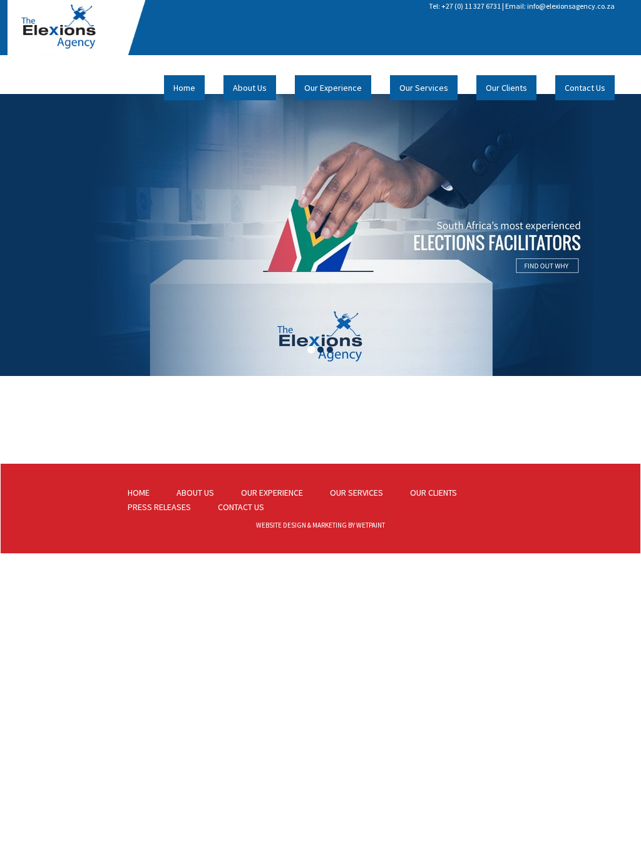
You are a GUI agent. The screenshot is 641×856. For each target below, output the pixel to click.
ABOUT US (195, 492)
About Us (250, 87)
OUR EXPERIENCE (272, 492)
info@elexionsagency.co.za (571, 6)
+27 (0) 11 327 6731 (471, 6)
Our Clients (506, 87)
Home (184, 87)
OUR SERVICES (356, 492)
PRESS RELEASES (159, 507)
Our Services (423, 87)
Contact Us (585, 87)
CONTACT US (241, 507)
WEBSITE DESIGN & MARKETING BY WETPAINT (320, 525)
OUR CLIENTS (433, 492)
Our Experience (333, 87)
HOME (139, 492)
